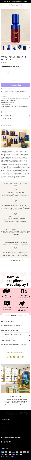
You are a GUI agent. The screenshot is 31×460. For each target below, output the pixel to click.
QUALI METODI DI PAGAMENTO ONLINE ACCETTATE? (11, 335)
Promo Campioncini (8, 115)
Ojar (2, 53)
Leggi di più (4, 107)
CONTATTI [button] (3, 428)
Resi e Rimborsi (7, 125)
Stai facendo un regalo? (9, 121)
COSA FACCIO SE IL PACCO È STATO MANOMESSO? (14, 344)
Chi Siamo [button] (3, 432)
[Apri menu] (3, 5)
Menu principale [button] (5, 419)
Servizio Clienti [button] (5, 423)
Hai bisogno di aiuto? (8, 118)
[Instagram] (7, 442)
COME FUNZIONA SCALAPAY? (8, 340)
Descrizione (4, 96)
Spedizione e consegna (9, 111)
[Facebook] (1, 442)
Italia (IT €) (5, 448)
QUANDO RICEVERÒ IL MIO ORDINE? (10, 325)
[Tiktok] (4, 442)
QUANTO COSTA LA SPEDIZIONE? (9, 330)
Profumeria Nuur (7, 456)
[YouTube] (10, 442)
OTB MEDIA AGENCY (12, 457)
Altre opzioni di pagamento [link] (8, 88)
